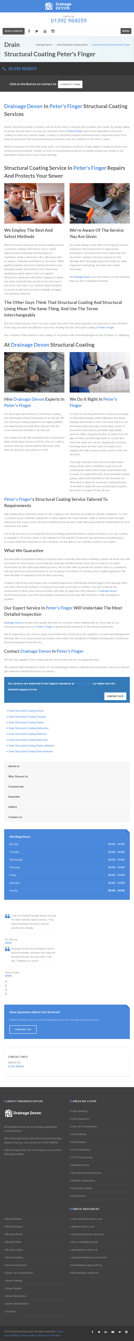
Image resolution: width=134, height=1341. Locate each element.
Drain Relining (78, 1134)
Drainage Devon (27, 1113)
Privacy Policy (29, 1335)
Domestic (14, 796)
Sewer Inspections (16, 1265)
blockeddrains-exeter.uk (84, 1272)
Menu (126, 31)
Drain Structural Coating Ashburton (29, 728)
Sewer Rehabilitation (17, 1303)
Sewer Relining (14, 1280)
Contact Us (114, 696)
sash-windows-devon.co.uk (86, 1219)
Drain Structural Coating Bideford (27, 734)
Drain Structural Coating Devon (26, 710)
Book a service (14, 31)
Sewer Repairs (14, 1288)
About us (14, 766)
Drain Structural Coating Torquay (27, 716)
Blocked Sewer (14, 1234)
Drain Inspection (80, 1118)
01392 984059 (22, 68)
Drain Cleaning (79, 1111)
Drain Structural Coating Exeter (26, 722)
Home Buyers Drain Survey (86, 1172)
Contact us (15, 817)
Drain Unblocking (80, 1149)
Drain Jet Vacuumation (84, 1126)
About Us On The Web (49, 1335)
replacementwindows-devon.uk (89, 1257)
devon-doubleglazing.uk (84, 1242)
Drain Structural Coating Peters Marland (31, 745)
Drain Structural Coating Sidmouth (28, 739)
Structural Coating (81, 1188)
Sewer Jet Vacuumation (19, 1272)
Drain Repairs (78, 1142)
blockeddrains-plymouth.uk (86, 1265)
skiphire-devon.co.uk (82, 1226)
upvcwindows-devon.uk (84, 1249)
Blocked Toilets (14, 1249)
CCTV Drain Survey (82, 1157)
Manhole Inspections (83, 1180)
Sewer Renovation (16, 1296)
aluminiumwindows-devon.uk (87, 1234)
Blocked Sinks (13, 1242)
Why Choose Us (18, 776)
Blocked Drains (14, 1226)
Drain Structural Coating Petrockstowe (31, 751)
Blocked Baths (14, 1219)
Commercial (15, 786)
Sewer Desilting (14, 1257)
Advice (12, 806)
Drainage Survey (80, 1165)
